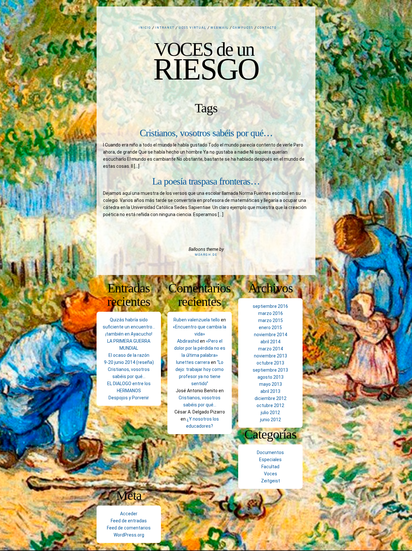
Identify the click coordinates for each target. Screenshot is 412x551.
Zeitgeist (270, 480)
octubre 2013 (270, 363)
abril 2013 (270, 391)
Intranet (164, 27)
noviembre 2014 (270, 334)
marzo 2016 (270, 313)
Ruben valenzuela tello (196, 319)
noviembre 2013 (270, 355)
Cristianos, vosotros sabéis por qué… (206, 133)
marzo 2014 (270, 348)
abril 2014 (270, 341)
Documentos (270, 452)
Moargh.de (206, 254)
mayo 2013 (270, 384)
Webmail (220, 27)
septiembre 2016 (270, 306)
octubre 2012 (270, 405)
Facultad (270, 466)
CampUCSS (243, 27)
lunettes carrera (193, 362)
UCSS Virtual (192, 27)
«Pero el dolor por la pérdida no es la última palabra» (199, 348)
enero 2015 (270, 327)
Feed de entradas (129, 520)
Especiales (270, 459)
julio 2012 (270, 412)
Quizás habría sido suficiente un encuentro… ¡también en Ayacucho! (129, 327)
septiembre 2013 (270, 370)
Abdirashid (188, 341)
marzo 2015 (270, 320)
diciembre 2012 (270, 398)
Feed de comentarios (129, 527)
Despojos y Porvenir (128, 397)
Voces (270, 473)
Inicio (145, 27)
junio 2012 (270, 419)
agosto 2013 (271, 377)
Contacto (267, 27)
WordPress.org (129, 534)
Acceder (128, 513)
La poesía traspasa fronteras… (206, 181)
